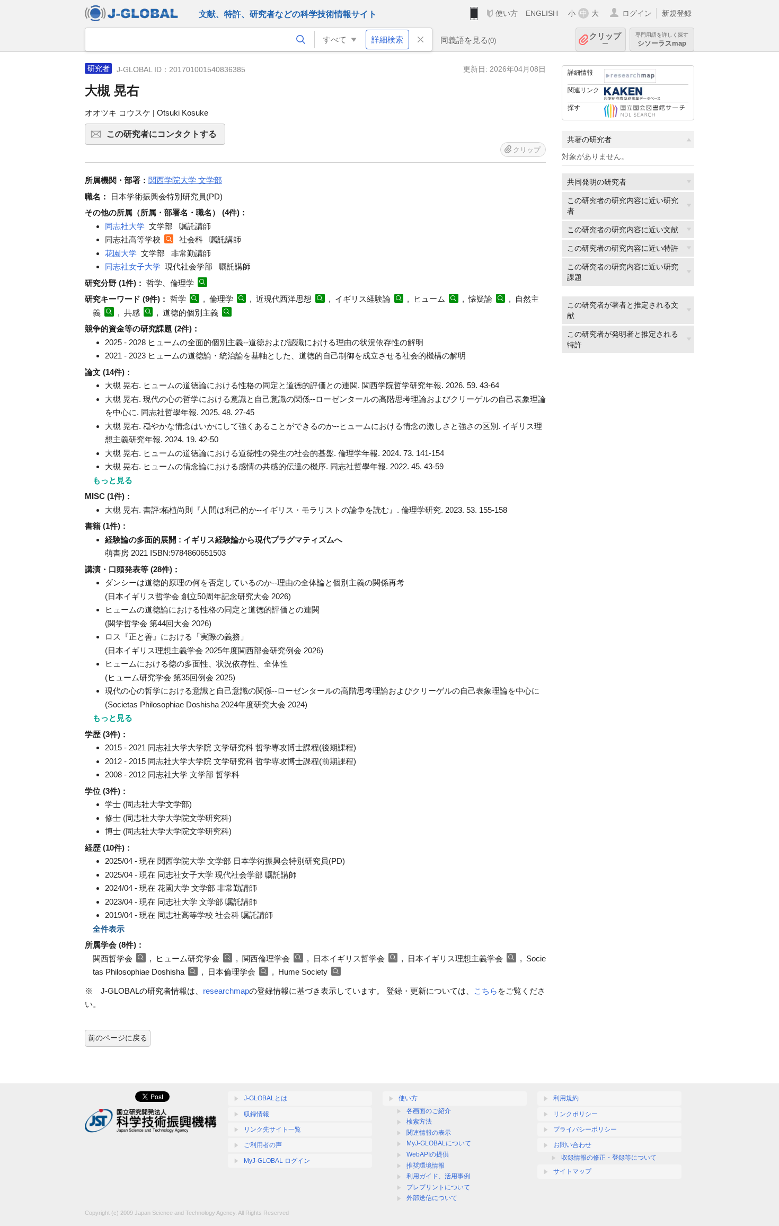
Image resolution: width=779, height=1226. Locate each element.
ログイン (637, 13)
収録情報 (256, 1114)
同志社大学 (125, 226)
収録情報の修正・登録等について (609, 1157)
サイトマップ (572, 1171)
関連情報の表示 (428, 1132)
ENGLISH (542, 13)
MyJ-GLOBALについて (438, 1143)
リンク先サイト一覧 (272, 1129)
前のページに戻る (117, 1038)
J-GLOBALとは (265, 1098)
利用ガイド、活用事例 (438, 1176)
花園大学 (121, 253)
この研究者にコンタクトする (166, 137)
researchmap (226, 990)
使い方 (506, 13)
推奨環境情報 (425, 1165)
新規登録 (677, 13)
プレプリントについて (438, 1187)
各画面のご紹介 (428, 1111)
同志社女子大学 (133, 266)
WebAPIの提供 (427, 1154)
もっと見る (112, 480)
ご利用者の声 (263, 1145)
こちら (486, 990)
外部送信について (431, 1198)
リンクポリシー (575, 1114)
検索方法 (419, 1121)
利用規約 (566, 1098)
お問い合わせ (572, 1145)
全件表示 (109, 928)
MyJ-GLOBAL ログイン (277, 1160)
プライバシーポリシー (585, 1129)
